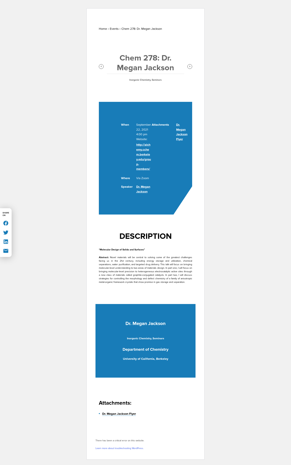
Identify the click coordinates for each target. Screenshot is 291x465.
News (77, 20)
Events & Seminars (107, 20)
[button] (241, 7)
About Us (55, 20)
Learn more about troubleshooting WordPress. (119, 448)
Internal (208, 6)
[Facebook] (6, 223)
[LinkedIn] (6, 241)
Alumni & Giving (230, 20)
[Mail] (6, 251)
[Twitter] (6, 232)
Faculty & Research (149, 20)
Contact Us (189, 6)
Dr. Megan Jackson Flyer (119, 414)
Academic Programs (191, 20)
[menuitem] (55, 19)
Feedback (227, 6)
